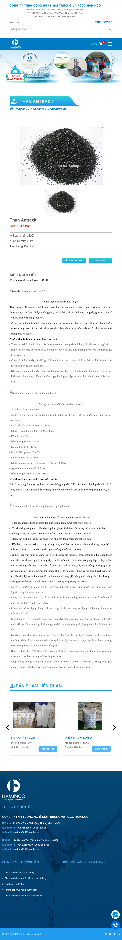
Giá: (13, 226)
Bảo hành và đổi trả (14, 884)
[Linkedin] (119, 934)
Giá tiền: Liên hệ (19, 747)
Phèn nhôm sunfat (25, 738)
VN (95, 44)
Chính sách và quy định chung (19, 872)
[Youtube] (115, 934)
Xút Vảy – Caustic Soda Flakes (83, 738)
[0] (101, 44)
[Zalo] (115, 914)
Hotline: (15, 22)
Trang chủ (20, 109)
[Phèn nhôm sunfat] (34, 715)
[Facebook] (110, 934)
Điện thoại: (10, 827)
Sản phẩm (37, 109)
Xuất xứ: (15, 241)
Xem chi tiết (48, 749)
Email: (7, 832)
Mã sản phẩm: (19, 235)
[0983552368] (115, 925)
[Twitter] (106, 934)
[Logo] (15, 44)
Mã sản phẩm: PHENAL (23, 742)
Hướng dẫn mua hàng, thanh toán (20, 890)
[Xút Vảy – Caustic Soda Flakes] (87, 715)
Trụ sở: (7, 823)
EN (91, 44)
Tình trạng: (16, 246)
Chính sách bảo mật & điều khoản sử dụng (25, 878)
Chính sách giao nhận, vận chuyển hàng (23, 895)
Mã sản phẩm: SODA (75, 745)
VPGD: (7, 840)
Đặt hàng (100, 260)
